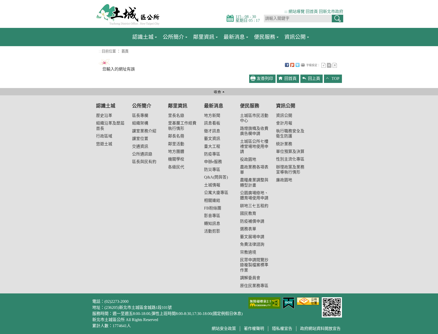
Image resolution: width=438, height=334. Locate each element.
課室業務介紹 (144, 131)
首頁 (125, 51)
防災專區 (212, 169)
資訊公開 (295, 37)
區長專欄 (140, 115)
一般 (329, 65)
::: (285, 11)
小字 (323, 65)
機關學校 (176, 159)
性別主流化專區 (290, 159)
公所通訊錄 (142, 154)
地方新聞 (212, 115)
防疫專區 (212, 154)
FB (287, 65)
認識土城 (143, 37)
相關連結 (212, 200)
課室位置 (140, 138)
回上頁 (314, 78)
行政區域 (104, 136)
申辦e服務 (213, 162)
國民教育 (248, 213)
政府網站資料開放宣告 (320, 328)
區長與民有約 (144, 162)
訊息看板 (212, 123)
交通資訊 (140, 146)
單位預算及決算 (290, 151)
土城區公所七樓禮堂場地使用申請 (254, 146)
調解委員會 (250, 278)
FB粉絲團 (212, 208)
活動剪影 (212, 231)
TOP (335, 78)
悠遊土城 (104, 144)
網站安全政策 (224, 328)
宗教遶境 (248, 252)
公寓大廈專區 (216, 192)
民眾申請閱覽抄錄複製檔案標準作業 (254, 265)
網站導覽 (296, 11)
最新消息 (234, 37)
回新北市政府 (331, 11)
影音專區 (212, 216)
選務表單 (248, 229)
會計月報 (284, 123)
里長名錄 (176, 115)
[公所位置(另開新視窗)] (308, 300)
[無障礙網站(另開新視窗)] (264, 302)
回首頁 (312, 11)
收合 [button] (219, 91)
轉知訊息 (212, 223)
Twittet (298, 65)
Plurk (292, 65)
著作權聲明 (254, 328)
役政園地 (248, 159)
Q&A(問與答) (216, 177)
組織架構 (140, 123)
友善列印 (303, 65)
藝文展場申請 (252, 237)
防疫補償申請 (252, 221)
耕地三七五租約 (254, 206)
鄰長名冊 (176, 136)
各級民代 (176, 167)
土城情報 (212, 185)
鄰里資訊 (203, 37)
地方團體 (176, 151)
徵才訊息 (212, 131)
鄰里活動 (176, 144)
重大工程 (212, 146)
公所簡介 (173, 37)
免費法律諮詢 (252, 244)
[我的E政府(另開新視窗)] (288, 303)
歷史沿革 (104, 115)
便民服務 (264, 37)
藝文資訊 (212, 138)
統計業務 (284, 144)
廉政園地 (284, 180)
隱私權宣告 (282, 328)
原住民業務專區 (254, 286)
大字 (335, 65)
